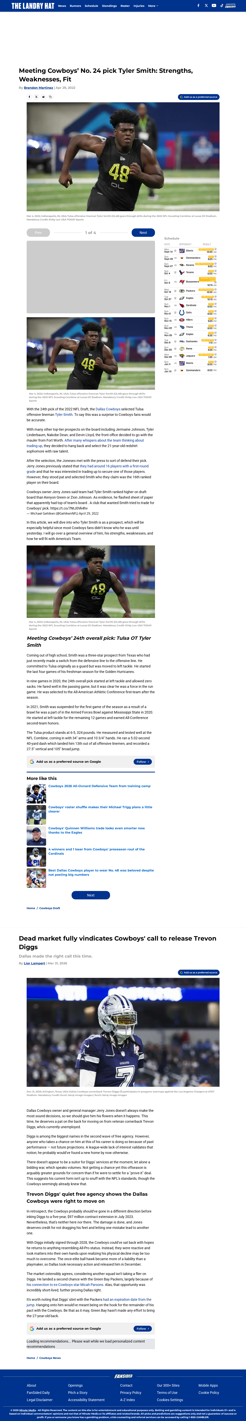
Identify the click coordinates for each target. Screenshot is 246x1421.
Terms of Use (167, 1393)
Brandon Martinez (38, 88)
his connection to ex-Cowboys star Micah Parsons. (65, 1285)
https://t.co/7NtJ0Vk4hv (69, 508)
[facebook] (198, 5)
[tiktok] (222, 5)
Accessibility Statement (86, 1400)
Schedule (91, 6)
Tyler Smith (64, 414)
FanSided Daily (38, 1393)
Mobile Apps (208, 1385)
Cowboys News (50, 1358)
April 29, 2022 (89, 513)
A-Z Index (127, 1400)
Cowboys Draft (49, 908)
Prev (38, 233)
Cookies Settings (170, 1400)
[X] (206, 5)
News (62, 6)
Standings (109, 6)
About (31, 1385)
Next (143, 233)
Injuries (139, 6)
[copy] (50, 97)
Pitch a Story (78, 1393)
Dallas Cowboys (108, 409)
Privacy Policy (130, 1393)
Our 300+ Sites (168, 1385)
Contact (126, 1385)
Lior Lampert (34, 963)
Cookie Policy (209, 1393)
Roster (125, 6)
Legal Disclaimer (40, 1400)
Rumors (75, 6)
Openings (75, 1385)
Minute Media (27, 1410)
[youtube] (214, 5)
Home (31, 908)
